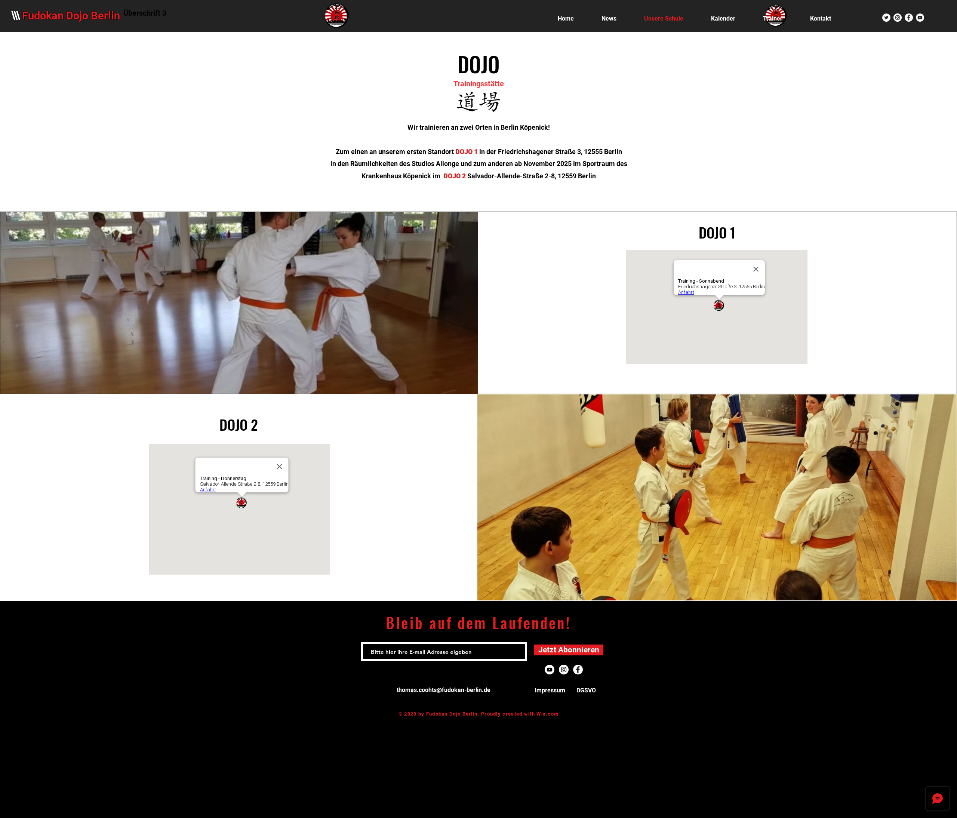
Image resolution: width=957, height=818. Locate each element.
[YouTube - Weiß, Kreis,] (920, 17)
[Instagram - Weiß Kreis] (897, 17)
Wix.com (547, 714)
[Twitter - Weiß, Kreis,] (886, 17)
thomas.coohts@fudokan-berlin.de (443, 690)
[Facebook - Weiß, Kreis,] (909, 17)
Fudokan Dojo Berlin (71, 15)
